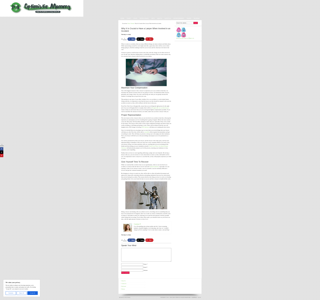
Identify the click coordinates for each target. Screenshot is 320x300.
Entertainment (178, 18)
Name (145, 264)
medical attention (154, 166)
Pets (153, 18)
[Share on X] (1, 152)
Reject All (21, 293)
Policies (123, 289)
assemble (146, 132)
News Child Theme (174, 297)
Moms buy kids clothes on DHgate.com (185, 38)
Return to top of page (124, 297)
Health (159, 18)
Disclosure (123, 286)
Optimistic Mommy (19, 8)
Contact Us (123, 283)
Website (146, 270)
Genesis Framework (186, 297)
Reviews (196, 18)
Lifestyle (167, 18)
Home (122, 18)
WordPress (194, 297)
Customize (10, 293)
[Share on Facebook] (1, 149)
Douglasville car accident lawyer (160, 108)
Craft (129, 18)
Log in (199, 297)
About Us (123, 280)
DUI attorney (145, 127)
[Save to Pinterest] (1, 155)
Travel (189, 18)
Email (145, 267)
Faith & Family (143, 18)
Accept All (32, 293)
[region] (21, 288)
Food (135, 18)
